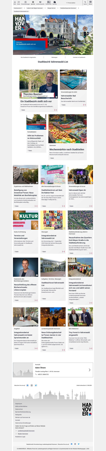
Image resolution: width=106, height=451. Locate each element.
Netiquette (18, 414)
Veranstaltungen (25, 4)
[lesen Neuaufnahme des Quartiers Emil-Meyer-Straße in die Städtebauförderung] (80, 233)
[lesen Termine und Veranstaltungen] (25, 232)
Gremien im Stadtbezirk (79, 57)
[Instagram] (31, 385)
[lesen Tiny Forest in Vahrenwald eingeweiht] (80, 328)
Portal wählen (71, 3)
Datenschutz (19, 409)
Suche (85, 4)
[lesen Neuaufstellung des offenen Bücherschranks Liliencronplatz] (25, 280)
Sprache (33, 4)
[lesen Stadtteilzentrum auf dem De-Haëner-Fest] (53, 186)
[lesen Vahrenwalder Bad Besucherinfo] (73, 88)
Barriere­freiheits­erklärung (23, 412)
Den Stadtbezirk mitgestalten (28, 57)
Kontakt (37, 364)
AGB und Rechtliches (21, 406)
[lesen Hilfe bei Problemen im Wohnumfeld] (36, 133)
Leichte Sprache (40, 4)
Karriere (55, 4)
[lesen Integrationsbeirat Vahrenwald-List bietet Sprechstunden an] (25, 328)
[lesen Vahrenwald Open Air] (80, 186)
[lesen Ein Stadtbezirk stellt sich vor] (39, 91)
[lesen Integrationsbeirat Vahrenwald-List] (53, 232)
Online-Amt (48, 4)
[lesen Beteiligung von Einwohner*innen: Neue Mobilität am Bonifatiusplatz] (25, 186)
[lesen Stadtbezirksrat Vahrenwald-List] (53, 279)
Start (15, 4)
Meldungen (54, 57)
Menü (90, 4)
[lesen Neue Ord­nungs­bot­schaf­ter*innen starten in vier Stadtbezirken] (53, 329)
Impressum (18, 403)
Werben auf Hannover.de (22, 417)
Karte (18, 4)
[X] (35, 385)
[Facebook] (27, 385)
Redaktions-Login (20, 436)
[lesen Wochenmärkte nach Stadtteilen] (67, 137)
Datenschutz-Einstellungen (23, 423)
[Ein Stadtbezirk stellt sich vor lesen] (53, 35)
